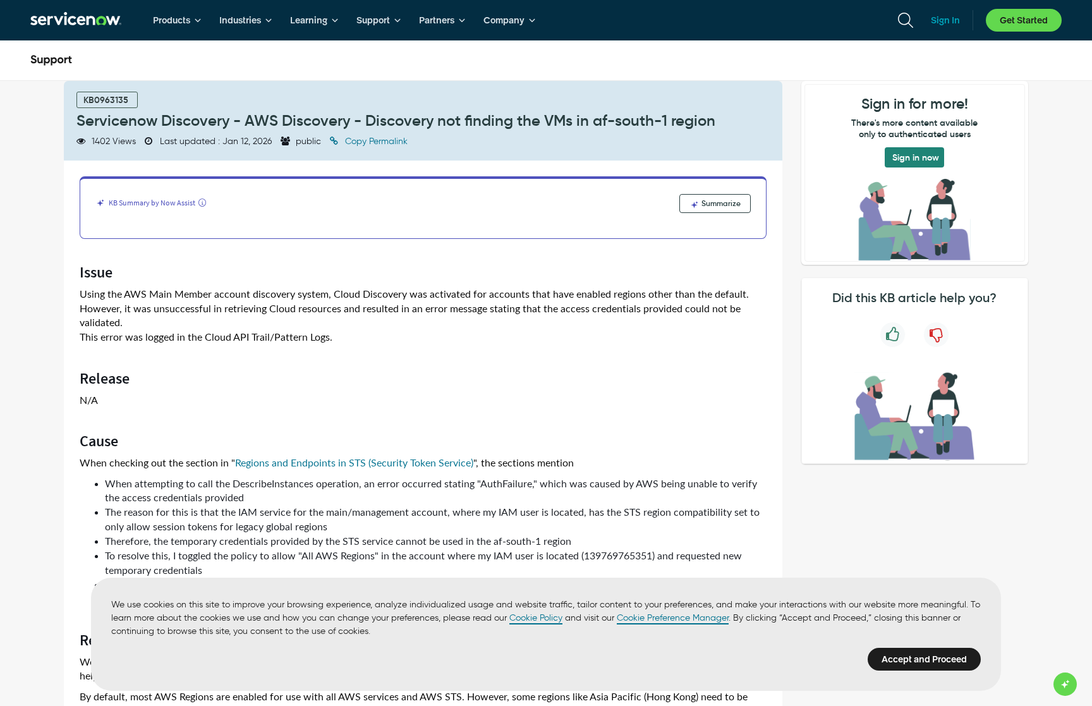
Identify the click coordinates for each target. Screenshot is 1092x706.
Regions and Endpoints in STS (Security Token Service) (354, 463)
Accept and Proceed (924, 659)
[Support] (51, 60)
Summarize (720, 203)
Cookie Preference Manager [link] (673, 617)
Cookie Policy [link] (535, 617)
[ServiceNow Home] (75, 20)
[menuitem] (177, 20)
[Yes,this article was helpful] (893, 335)
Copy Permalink (375, 141)
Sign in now (915, 157)
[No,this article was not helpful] (936, 335)
